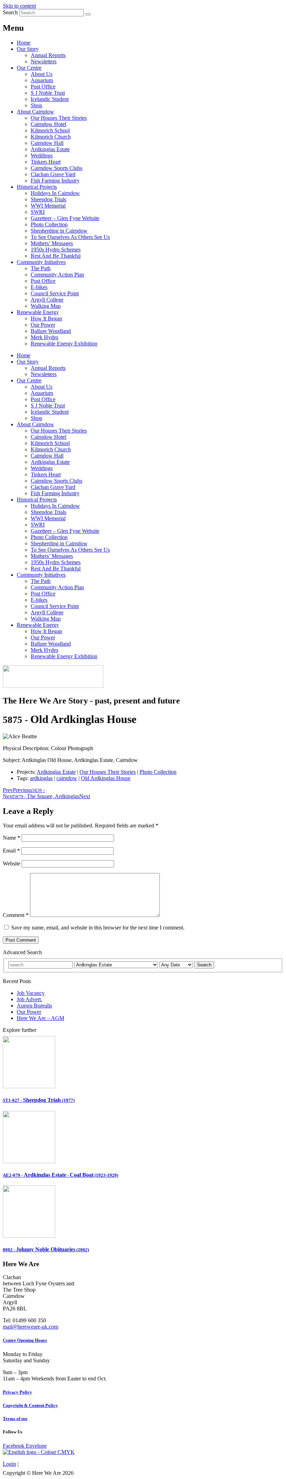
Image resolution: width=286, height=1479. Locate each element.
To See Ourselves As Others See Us (70, 237)
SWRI (38, 212)
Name (11, 838)
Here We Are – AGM (40, 1018)
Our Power (43, 325)
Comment (16, 915)
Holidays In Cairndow (55, 193)
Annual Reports (48, 55)
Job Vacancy (31, 993)
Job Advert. (29, 999)
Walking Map (46, 306)
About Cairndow (35, 112)
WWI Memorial (48, 206)
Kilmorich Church (51, 137)
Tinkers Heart (46, 162)
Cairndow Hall (47, 143)
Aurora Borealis (34, 1006)
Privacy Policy (17, 1392)
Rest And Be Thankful (56, 256)
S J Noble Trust (48, 93)
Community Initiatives (41, 262)
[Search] (88, 14)
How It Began (46, 318)
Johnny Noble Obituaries (46, 1249)
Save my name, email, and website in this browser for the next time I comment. (98, 928)
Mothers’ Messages (52, 243)
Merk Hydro (44, 337)
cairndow (67, 778)
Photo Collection (49, 224)
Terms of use (15, 1418)
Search (10, 12)
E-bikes (39, 287)
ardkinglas (41, 778)
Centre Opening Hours (25, 1340)
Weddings (42, 155)
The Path (41, 268)
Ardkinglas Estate (50, 149)
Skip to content (19, 6)
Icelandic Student (50, 99)
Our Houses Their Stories (59, 118)
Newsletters (44, 61)
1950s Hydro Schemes (56, 249)
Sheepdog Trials (48, 199)
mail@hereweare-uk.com (30, 1327)
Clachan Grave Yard (53, 174)
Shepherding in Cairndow (59, 231)
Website (11, 863)
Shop (36, 105)
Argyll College (47, 300)
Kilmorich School (50, 130)
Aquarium (42, 80)
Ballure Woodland (51, 331)
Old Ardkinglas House (105, 778)
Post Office (43, 86)
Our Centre (29, 68)
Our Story (28, 49)
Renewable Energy (38, 312)
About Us (41, 74)
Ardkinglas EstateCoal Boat (60, 1175)
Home (23, 43)
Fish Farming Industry (55, 181)
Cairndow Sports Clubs (56, 168)
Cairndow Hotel (48, 124)
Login (9, 1464)
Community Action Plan (57, 275)
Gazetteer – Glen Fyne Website (65, 218)
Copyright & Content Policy (30, 1405)
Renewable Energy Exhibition (64, 344)
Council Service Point (55, 293)
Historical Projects (37, 187)
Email (11, 851)
